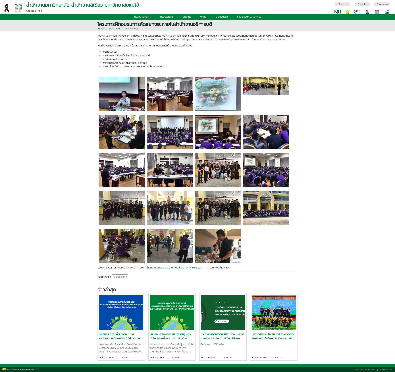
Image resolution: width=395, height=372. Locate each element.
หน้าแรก (101, 28)
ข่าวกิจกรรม (222, 16)
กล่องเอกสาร (166, 16)
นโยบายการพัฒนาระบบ (365, 369)
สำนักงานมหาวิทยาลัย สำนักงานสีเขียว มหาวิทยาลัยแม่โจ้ (174, 267)
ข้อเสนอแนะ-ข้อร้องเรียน (249, 16)
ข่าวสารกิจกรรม (114, 28)
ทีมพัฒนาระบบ (386, 369)
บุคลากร (187, 16)
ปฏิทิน (203, 16)
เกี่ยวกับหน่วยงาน (142, 16)
